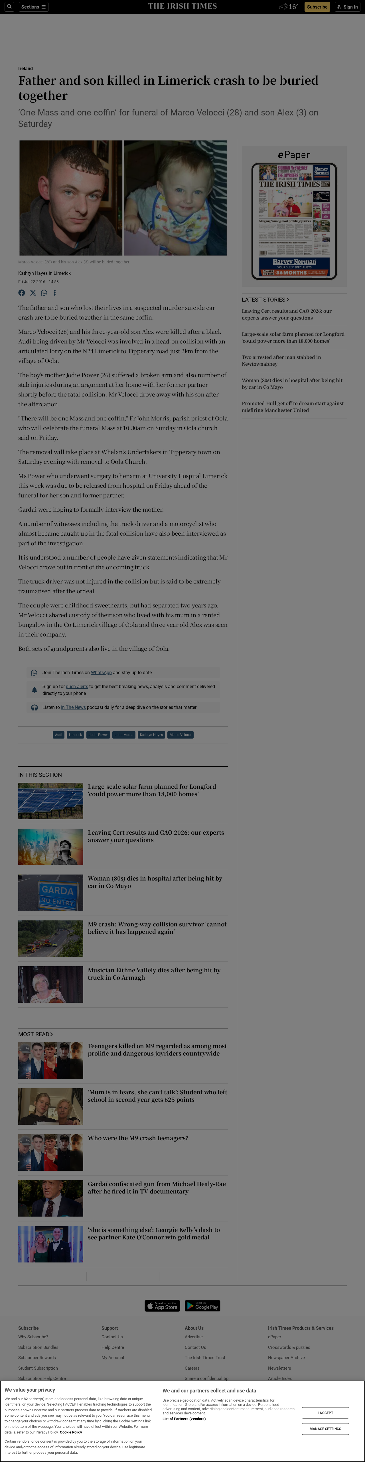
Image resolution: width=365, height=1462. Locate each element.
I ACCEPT (325, 1413)
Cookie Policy (71, 1432)
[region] (182, 1421)
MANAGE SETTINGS (325, 1429)
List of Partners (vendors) (184, 1419)
